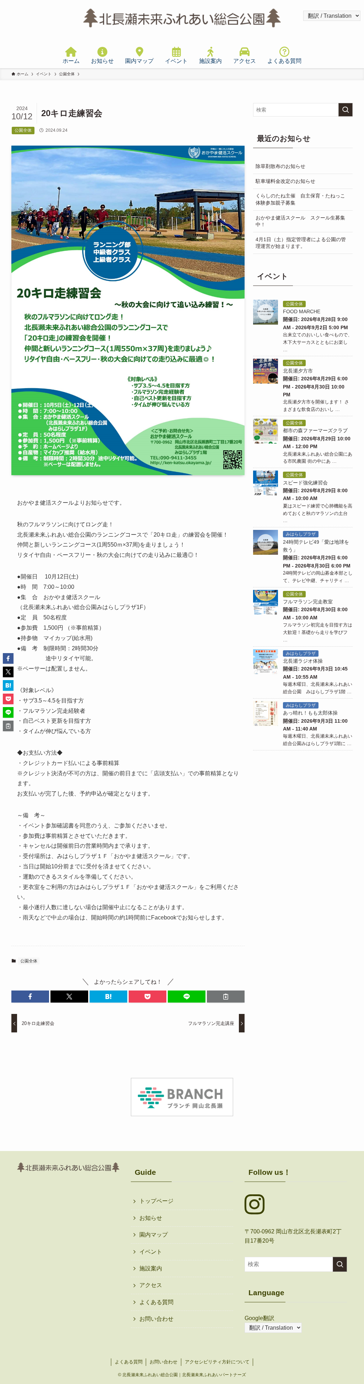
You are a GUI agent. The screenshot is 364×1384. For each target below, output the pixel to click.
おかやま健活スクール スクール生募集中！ (300, 221)
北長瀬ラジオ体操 (303, 661)
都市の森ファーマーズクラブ (315, 430)
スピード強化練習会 (305, 482)
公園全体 (28, 961)
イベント (150, 1252)
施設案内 (150, 1268)
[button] (30, 996)
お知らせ (150, 1218)
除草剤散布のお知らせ (280, 166)
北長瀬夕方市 (298, 371)
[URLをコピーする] (226, 996)
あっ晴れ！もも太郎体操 (310, 713)
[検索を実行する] (345, 109)
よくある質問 (156, 1302)
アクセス (150, 1285)
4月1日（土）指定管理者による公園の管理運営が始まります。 (301, 243)
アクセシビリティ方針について (217, 1361)
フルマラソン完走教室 (308, 601)
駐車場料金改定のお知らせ (285, 181)
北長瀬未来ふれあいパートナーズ (214, 1374)
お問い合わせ (156, 1319)
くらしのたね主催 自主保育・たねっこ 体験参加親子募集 (303, 199)
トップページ (156, 1201)
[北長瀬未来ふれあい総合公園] (182, 19)
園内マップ (153, 1235)
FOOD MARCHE (301, 311)
